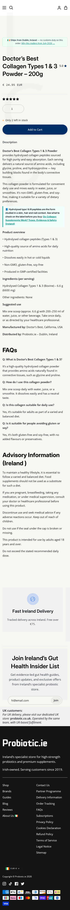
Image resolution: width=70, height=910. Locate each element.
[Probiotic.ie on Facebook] (16, 884)
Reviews (8, 809)
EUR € (14, 868)
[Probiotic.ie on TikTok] (10, 884)
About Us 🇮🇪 (10, 815)
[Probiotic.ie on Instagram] (4, 884)
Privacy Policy (44, 822)
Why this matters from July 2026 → (38, 43)
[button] (11, 99)
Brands (7, 791)
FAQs (39, 809)
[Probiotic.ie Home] (35, 8)
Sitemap (41, 852)
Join (56, 700)
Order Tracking (45, 803)
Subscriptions (44, 815)
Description (10, 142)
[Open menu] (3, 8)
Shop (6, 785)
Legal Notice (43, 846)
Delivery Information (49, 797)
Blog (5, 803)
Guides (7, 797)
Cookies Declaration (48, 828)
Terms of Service (46, 840)
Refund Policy (44, 834)
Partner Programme (48, 791)
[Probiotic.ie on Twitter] (22, 884)
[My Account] (58, 8)
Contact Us (43, 785)
